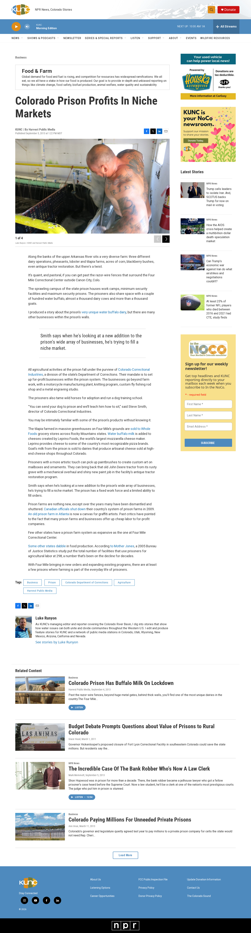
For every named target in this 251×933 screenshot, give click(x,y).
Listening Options (100, 887)
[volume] (27, 27)
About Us (95, 879)
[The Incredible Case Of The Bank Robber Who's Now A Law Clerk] (40, 775)
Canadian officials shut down (65, 509)
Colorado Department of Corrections (86, 582)
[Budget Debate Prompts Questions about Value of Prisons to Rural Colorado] (40, 737)
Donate (230, 10)
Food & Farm (37, 71)
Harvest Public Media (40, 590)
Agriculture (124, 582)
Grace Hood (74, 739)
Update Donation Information (204, 879)
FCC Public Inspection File (153, 879)
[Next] (166, 239)
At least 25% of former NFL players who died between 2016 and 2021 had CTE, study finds (218, 309)
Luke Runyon (46, 618)
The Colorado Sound (199, 896)
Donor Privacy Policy (150, 896)
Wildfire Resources (215, 38)
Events (191, 38)
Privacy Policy (146, 887)
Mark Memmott (76, 775)
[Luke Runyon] (23, 627)
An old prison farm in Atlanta (48, 514)
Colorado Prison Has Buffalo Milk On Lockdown (121, 683)
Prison (52, 582)
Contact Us (193, 887)
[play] (16, 27)
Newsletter (72, 38)
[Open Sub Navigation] (22, 38)
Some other (36, 546)
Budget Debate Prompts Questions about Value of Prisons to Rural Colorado (142, 729)
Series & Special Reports (104, 38)
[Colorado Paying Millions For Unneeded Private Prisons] (40, 826)
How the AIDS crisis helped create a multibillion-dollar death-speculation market (219, 233)
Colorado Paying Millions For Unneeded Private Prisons (130, 819)
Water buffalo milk (121, 434)
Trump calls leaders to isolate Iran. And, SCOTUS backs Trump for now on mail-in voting (219, 197)
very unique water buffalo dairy (104, 312)
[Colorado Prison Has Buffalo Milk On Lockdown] (40, 690)
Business (21, 57)
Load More (125, 855)
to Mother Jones (122, 546)
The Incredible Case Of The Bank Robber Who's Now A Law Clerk (139, 768)
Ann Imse (73, 826)
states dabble (56, 546)
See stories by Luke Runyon (56, 642)
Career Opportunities (102, 896)
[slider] (33, 26)
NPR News (211, 183)
